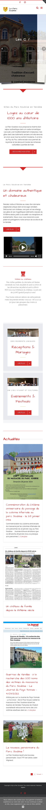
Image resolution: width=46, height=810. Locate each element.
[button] (23, 247)
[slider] (21, 256)
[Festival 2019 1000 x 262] (23, 379)
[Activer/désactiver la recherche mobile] (37, 8)
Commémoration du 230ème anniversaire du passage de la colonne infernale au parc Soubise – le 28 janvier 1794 (23, 512)
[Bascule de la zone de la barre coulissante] (44, 2)
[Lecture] (6, 256)
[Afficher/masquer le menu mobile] (42, 8)
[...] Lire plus (22, 536)
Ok (23, 807)
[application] (23, 247)
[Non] (43, 803)
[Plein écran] (39, 256)
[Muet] (36, 256)
